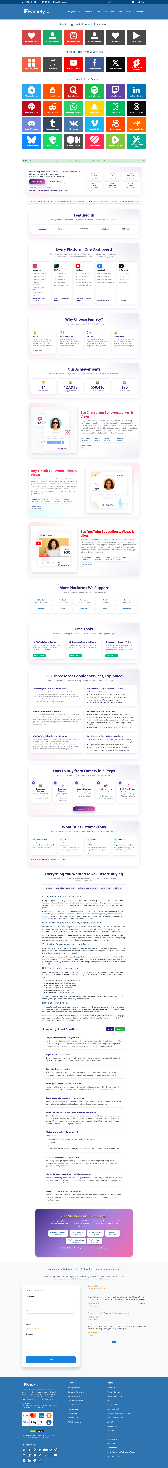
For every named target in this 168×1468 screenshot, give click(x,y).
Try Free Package (56, 182)
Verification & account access (87, 888)
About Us (110, 1422)
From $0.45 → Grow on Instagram (40, 299)
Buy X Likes (122, 276)
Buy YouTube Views (82, 276)
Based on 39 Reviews (95, 1286)
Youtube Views (73, 1409)
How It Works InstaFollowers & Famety (121, 1452)
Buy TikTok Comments (61, 285)
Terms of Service (113, 1392)
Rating (28, 1324)
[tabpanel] (117, 1318)
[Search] (133, 2)
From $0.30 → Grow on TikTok (61, 299)
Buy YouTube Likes (81, 279)
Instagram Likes (73, 12)
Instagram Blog (113, 1405)
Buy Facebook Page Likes (105, 276)
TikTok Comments (74, 1422)
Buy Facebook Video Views (105, 282)
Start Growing (37, 182)
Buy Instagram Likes (39, 276)
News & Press (112, 1439)
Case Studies (112, 1448)
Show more (143, 1303)
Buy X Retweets (124, 279)
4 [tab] (121, 1342)
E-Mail (28, 1310)
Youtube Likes (73, 1418)
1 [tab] (114, 1342)
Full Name (30, 1296)
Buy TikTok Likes (59, 276)
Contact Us (111, 1388)
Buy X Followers (124, 273)
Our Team (111, 1443)
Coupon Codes (112, 1426)
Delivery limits (105, 888)
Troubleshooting (113, 1456)
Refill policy (118, 888)
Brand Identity (112, 1430)
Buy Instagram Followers (40, 273)
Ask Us (110, 1029)
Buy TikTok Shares (59, 282)
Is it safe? (49, 888)
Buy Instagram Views (39, 279)
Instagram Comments (76, 1392)
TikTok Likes (109, 12)
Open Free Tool (39, 655)
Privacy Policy (112, 1435)
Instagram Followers (92, 12)
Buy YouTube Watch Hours (84, 285)
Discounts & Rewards (115, 1418)
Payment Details (113, 1409)
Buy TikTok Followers (60, 273)
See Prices (120, 1029)
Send (51, 1360)
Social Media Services (115, 1396)
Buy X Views (122, 282)
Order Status (140, 12)
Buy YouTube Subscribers (83, 273)
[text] (39, 1328)
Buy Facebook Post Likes (104, 279)
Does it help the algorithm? (65, 888)
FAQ (108, 1400)
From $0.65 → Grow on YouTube (83, 299)
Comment (29, 1334)
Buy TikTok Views (59, 279)
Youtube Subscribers (76, 1400)
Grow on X (122, 300)
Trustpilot (62, 176)
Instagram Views (74, 1396)
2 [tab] (116, 1342)
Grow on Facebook (103, 300)
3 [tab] (119, 1342)
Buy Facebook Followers (104, 273)
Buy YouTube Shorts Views (84, 282)
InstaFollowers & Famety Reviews (119, 1413)
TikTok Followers (124, 12)
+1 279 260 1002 (30, 2)
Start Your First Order (84, 809)
